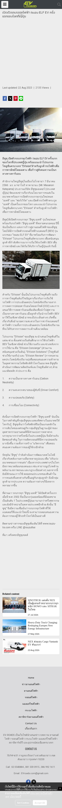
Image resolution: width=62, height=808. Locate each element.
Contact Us (31, 723)
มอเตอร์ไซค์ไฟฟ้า (31, 703)
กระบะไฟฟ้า (31, 710)
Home (31, 677)
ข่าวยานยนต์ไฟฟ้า (31, 684)
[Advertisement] (31, 53)
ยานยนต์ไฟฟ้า (31, 690)
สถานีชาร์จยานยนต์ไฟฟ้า (31, 716)
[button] (58, 4)
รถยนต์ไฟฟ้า (31, 697)
